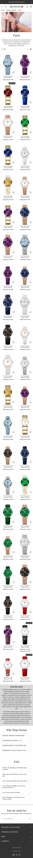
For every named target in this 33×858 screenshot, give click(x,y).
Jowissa (18, 847)
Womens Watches (11, 10)
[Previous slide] (2, 2)
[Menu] (2, 7)
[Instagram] (16, 855)
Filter (4, 49)
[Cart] (31, 7)
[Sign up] (29, 819)
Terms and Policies (16, 851)
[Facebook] (14, 855)
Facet (19, 10)
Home (3, 10)
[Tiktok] (19, 855)
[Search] (5, 7)
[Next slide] (31, 2)
